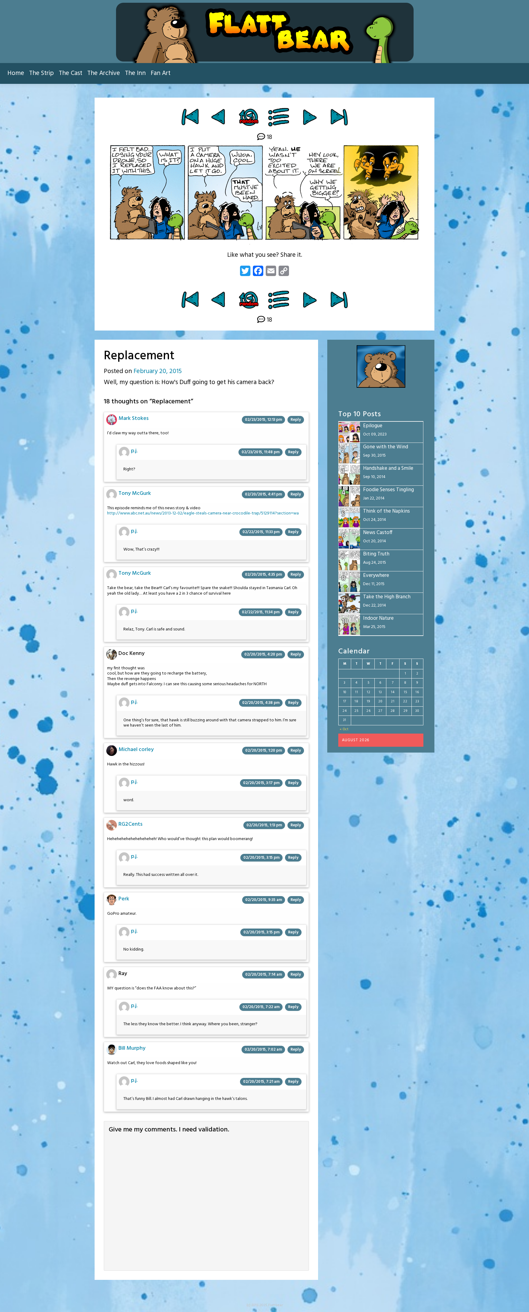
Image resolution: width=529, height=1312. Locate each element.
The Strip (41, 73)
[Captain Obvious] (309, 117)
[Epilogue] (339, 117)
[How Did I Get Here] (189, 117)
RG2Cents (130, 824)
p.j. (134, 451)
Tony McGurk (134, 493)
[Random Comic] (248, 117)
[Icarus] (219, 117)
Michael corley (136, 749)
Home (15, 73)
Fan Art (161, 73)
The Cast (70, 73)
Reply (296, 420)
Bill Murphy (131, 1048)
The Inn (135, 73)
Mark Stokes (133, 418)
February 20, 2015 (157, 371)
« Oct (344, 729)
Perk (123, 899)
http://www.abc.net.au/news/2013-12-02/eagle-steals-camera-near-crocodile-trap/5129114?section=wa (203, 513)
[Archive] (279, 117)
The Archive (103, 73)
